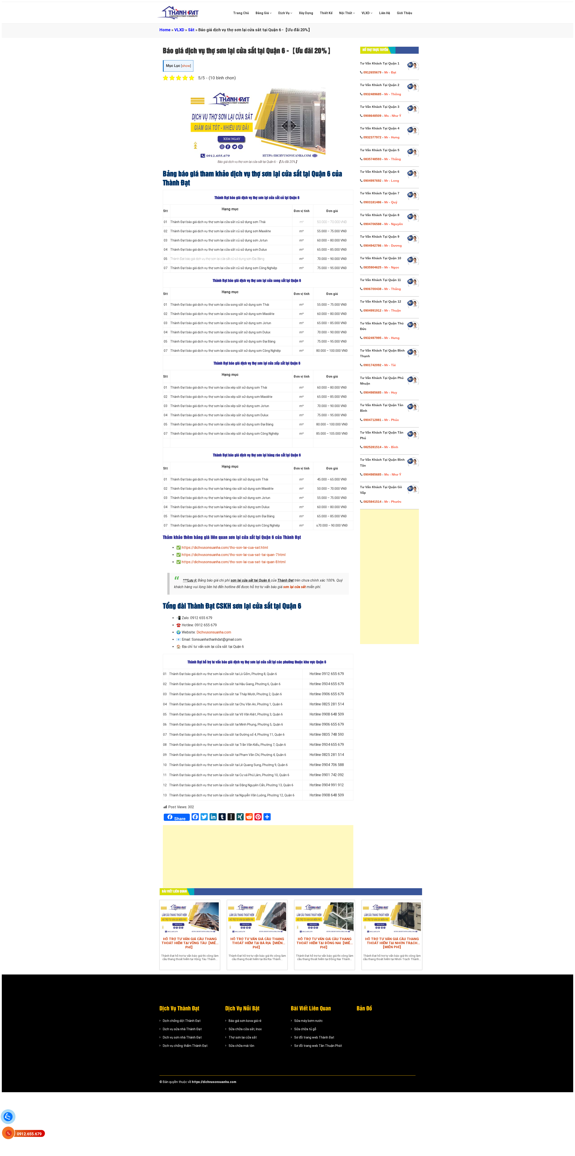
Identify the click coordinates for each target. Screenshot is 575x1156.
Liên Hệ (384, 13)
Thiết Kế (326, 13)
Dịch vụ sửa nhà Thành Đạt (182, 1029)
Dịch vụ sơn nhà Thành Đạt (182, 1037)
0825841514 (372, 501)
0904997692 (372, 180)
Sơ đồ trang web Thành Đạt (314, 1037)
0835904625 (372, 267)
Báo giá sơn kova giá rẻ (245, 1021)
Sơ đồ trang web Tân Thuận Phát (318, 1045)
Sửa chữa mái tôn (241, 1045)
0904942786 (372, 245)
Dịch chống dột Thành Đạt (182, 1021)
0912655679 (372, 72)
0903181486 (372, 202)
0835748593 (372, 159)
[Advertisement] (258, 858)
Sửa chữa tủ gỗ (305, 1029)
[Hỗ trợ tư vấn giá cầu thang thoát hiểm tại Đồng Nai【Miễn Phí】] (325, 917)
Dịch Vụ (284, 13)
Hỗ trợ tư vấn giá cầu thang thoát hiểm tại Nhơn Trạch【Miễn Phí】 (392, 943)
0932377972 (372, 137)
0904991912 (372, 310)
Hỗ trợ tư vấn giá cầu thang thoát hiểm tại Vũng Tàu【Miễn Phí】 (189, 943)
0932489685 (372, 94)
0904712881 (372, 420)
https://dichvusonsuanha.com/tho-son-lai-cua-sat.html (225, 547)
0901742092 (372, 365)
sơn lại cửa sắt (294, 587)
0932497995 (372, 338)
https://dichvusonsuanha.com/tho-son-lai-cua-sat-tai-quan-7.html (233, 555)
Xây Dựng (306, 13)
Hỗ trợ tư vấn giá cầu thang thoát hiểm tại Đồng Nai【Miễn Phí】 (324, 943)
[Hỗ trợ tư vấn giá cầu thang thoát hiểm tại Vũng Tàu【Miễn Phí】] (190, 917)
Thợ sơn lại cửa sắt (243, 1037)
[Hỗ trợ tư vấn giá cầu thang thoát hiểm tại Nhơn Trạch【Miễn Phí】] (392, 917)
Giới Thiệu (404, 13)
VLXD (366, 13)
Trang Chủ (241, 13)
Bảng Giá (263, 13)
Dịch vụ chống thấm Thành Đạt (185, 1045)
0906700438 (372, 289)
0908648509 (372, 115)
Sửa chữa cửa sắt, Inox (245, 1029)
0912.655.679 (29, 1134)
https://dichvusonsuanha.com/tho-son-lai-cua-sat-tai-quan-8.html (233, 562)
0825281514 (372, 447)
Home (164, 29)
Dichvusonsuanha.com (214, 632)
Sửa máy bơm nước (308, 1021)
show (186, 66)
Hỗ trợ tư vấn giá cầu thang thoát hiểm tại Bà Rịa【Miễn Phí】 (257, 943)
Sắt (191, 29)
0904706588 (372, 224)
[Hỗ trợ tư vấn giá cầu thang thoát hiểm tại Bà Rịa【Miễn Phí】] (257, 917)
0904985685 (372, 392)
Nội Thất (346, 13)
